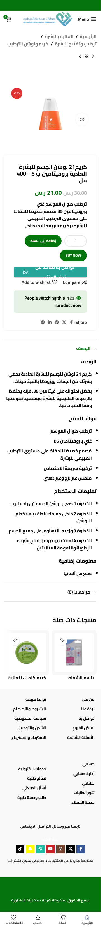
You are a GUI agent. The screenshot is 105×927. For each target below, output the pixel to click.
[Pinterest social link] (56, 322)
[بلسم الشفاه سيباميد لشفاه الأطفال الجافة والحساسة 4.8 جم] (74, 652)
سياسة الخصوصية (30, 718)
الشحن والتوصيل (32, 728)
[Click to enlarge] (82, 119)
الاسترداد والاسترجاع (28, 737)
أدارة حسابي (83, 773)
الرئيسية (88, 36)
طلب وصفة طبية (31, 797)
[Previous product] (93, 56)
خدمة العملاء (82, 802)
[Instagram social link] (60, 849)
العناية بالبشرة (59, 36)
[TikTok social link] (20, 849)
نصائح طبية (36, 778)
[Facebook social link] (71, 322)
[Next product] (79, 56)
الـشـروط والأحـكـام (29, 708)
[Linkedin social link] (49, 322)
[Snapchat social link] (30, 849)
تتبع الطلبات (84, 792)
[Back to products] (86, 56)
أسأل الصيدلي (34, 788)
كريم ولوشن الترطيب (27, 44)
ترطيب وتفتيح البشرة (76, 44)
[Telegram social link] (42, 322)
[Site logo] (47, 18)
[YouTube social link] (50, 849)
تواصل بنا (86, 718)
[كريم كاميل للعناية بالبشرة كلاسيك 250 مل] (26, 652)
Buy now (73, 255)
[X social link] (64, 322)
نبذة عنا (87, 708)
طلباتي (88, 783)
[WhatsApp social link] (40, 849)
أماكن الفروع (83, 728)
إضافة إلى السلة (43, 240)
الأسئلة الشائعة (80, 737)
